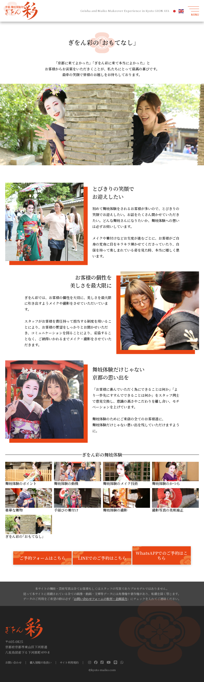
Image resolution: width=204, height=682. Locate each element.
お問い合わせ (13, 662)
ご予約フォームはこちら (42, 558)
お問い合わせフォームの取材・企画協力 (100, 599)
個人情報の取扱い (40, 662)
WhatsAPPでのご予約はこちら (162, 555)
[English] (181, 10)
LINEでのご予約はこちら (102, 558)
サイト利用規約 (69, 662)
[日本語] (175, 10)
